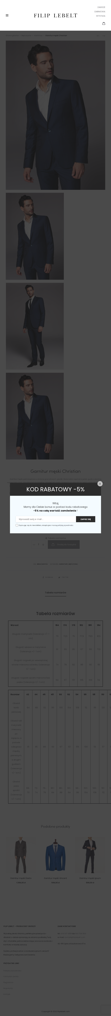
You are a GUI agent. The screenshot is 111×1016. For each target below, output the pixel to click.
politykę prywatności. (65, 525)
